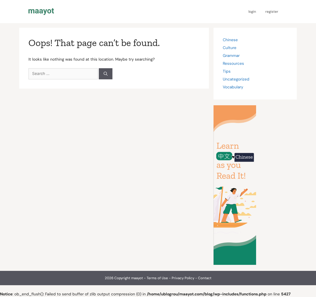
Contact (204, 278)
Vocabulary (233, 87)
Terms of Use (157, 278)
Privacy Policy (183, 278)
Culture (229, 47)
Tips (227, 71)
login (252, 11)
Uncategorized (236, 79)
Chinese (230, 39)
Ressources (233, 63)
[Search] (105, 73)
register (271, 11)
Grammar (231, 55)
